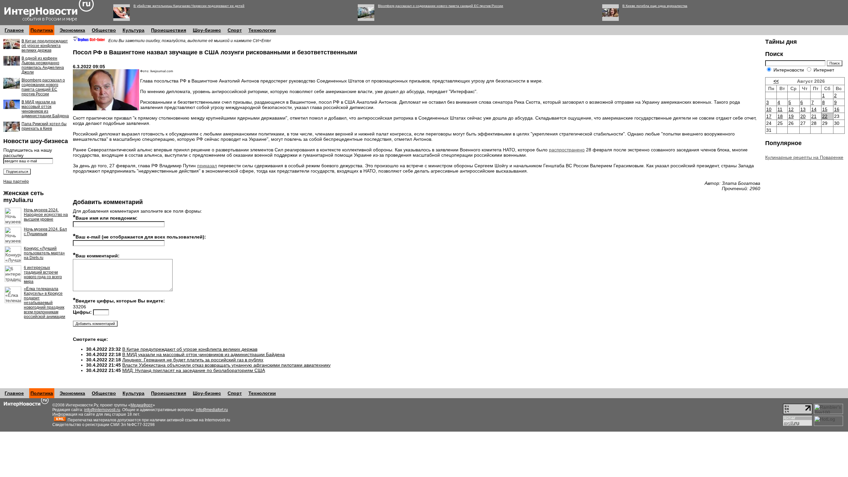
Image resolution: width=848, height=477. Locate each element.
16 (836, 109)
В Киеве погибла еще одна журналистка (654, 6)
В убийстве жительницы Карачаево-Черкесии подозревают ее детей (188, 6)
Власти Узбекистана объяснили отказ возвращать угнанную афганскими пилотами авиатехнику (226, 365)
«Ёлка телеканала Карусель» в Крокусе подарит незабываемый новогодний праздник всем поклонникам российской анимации (44, 303)
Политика (41, 30)
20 (803, 116)
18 (780, 116)
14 (814, 109)
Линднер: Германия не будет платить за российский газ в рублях (192, 359)
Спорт (235, 30)
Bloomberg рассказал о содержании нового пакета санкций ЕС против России (440, 6)
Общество (104, 30)
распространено (567, 149)
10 (768, 109)
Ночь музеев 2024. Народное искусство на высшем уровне (46, 215)
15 (824, 109)
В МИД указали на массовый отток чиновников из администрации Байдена (45, 109)
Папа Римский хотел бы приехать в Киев (44, 126)
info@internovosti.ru (102, 409)
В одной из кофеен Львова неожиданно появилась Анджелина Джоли (43, 65)
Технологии (262, 30)
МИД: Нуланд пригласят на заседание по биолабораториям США (193, 370)
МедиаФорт (142, 405)
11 (779, 109)
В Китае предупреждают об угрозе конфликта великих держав (45, 46)
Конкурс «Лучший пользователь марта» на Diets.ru (44, 253)
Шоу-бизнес (207, 30)
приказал (207, 165)
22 (824, 116)
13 (803, 109)
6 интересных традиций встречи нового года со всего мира (43, 274)
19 (791, 116)
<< (776, 81)
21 (814, 116)
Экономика (72, 30)
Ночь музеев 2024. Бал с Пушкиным (45, 231)
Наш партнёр (16, 181)
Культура (133, 30)
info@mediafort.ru (212, 409)
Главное (14, 30)
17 (768, 116)
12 (791, 109)
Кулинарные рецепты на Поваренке (804, 157)
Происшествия (168, 30)
